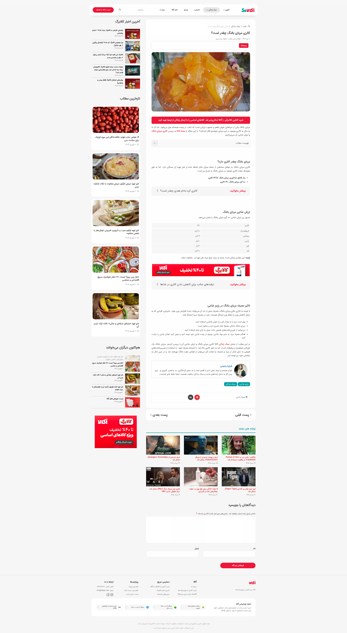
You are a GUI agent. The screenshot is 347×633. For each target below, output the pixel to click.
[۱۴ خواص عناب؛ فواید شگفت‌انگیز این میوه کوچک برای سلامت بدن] (116, 120)
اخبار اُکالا (175, 10)
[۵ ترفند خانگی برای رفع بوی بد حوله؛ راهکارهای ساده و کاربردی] (201, 476)
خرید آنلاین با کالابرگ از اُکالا (159, 586)
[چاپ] (190, 397)
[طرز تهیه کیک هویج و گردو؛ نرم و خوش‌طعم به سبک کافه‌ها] (132, 386)
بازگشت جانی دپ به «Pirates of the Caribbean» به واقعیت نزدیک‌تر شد (241, 458)
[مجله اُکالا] (248, 10)
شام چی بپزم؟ (133, 586)
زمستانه (244, 45)
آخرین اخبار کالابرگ (163, 590)
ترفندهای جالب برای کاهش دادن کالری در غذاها (187, 284)
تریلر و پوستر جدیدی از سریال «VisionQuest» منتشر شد (206, 458)
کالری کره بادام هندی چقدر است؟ (178, 191)
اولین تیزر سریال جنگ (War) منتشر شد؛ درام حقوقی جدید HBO (164, 490)
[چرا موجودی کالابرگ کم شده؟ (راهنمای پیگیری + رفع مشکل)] (132, 46)
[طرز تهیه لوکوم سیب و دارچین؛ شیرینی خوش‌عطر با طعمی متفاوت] (116, 213)
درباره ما (162, 10)
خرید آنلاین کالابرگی (234, 120)
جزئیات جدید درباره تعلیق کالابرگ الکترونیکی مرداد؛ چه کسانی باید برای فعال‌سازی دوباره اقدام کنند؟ (108, 70)
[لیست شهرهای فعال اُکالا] (132, 397)
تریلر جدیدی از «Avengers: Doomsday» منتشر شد (163, 458)
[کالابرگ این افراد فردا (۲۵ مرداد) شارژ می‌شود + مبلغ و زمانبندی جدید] (132, 58)
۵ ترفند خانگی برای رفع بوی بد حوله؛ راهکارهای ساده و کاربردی (203, 490)
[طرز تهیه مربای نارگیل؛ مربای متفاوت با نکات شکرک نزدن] (116, 166)
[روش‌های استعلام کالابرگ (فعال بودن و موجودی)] (132, 84)
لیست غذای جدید (132, 594)
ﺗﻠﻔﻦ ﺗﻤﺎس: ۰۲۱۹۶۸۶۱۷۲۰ (105, 586)
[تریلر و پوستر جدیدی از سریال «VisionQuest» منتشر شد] (201, 445)
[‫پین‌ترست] (197, 397)
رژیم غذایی (243, 384)
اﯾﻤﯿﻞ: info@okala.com (105, 590)
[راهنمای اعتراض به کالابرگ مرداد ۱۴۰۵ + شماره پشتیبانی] (132, 34)
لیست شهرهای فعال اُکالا (115, 394)
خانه (245, 26)
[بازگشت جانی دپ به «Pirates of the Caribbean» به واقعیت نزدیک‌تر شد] (239, 445)
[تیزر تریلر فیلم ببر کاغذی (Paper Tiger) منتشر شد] (239, 476)
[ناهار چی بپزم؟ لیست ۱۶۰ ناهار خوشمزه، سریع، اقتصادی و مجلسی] (116, 260)
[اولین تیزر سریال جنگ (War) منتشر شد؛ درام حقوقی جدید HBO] (163, 476)
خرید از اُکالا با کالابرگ (103, 10)
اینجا (169, 120)
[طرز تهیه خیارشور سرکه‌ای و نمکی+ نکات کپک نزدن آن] (116, 306)
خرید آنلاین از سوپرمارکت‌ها (187, 590)
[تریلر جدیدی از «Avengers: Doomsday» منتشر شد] (163, 445)
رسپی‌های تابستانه (163, 594)
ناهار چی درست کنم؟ (131, 590)
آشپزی (227, 10)
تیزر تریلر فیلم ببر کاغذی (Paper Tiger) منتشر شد (240, 490)
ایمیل (197, 548)
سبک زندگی (213, 10)
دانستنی (197, 10)
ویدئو (186, 10)
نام (254, 548)
